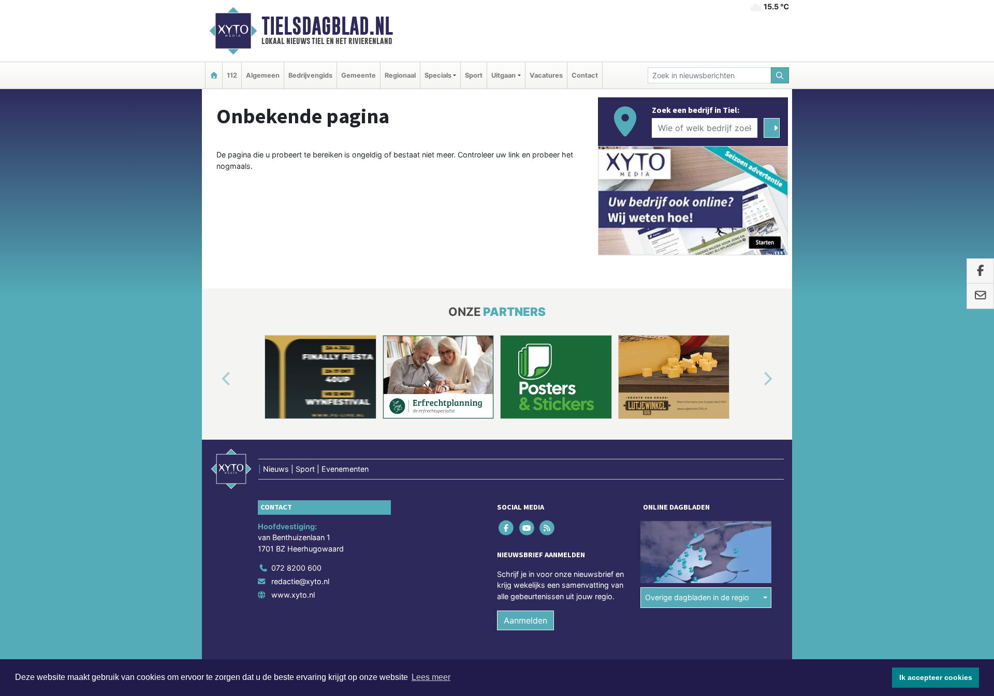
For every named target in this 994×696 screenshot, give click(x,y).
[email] (980, 296)
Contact (585, 75)
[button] (214, 379)
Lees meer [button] (431, 677)
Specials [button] (438, 75)
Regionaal (400, 75)
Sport (474, 75)
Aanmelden (525, 620)
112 (232, 75)
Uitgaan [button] (503, 75)
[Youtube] (527, 527)
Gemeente (358, 75)
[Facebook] (507, 527)
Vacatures (546, 75)
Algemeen (263, 75)
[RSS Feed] (547, 527)
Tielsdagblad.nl (327, 26)
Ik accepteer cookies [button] (935, 677)
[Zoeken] (780, 75)
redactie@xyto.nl (300, 581)
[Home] (214, 75)
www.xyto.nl (293, 594)
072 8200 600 (296, 567)
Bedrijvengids (310, 75)
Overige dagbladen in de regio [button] (697, 597)
